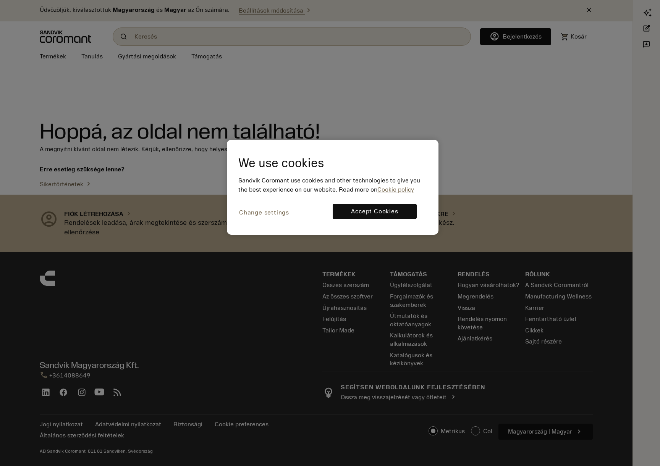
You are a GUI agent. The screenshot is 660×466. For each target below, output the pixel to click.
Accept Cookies (374, 211)
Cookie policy (395, 189)
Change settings (264, 212)
